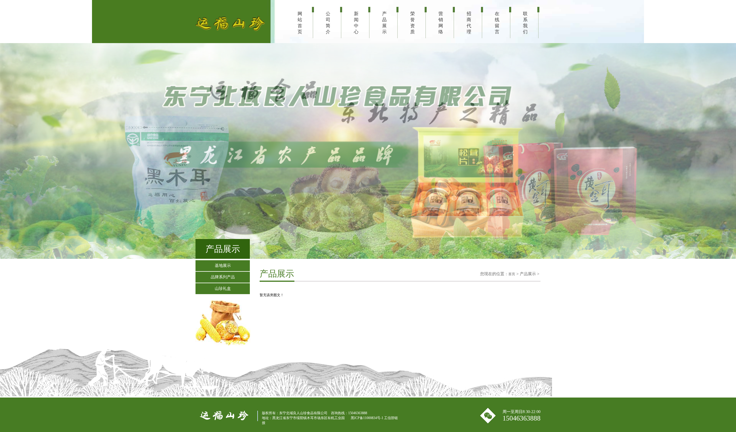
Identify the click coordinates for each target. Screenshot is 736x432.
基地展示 (223, 265)
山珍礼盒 (223, 288)
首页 (511, 274)
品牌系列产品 (223, 277)
